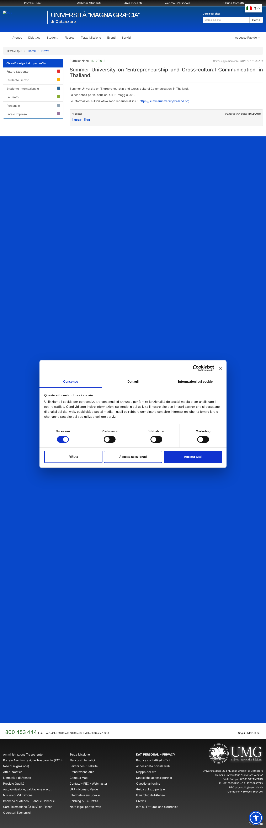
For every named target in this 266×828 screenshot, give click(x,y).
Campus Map (79, 777)
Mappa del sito (146, 772)
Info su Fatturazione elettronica (157, 806)
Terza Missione (80, 754)
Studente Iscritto (17, 80)
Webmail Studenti (89, 3)
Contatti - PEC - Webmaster (88, 783)
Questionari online (148, 783)
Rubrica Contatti (233, 3)
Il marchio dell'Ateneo (150, 795)
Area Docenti (133, 3)
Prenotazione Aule (82, 772)
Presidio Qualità (13, 783)
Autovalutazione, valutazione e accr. (27, 789)
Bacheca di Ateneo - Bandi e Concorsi (28, 801)
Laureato (12, 97)
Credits (141, 801)
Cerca (256, 20)
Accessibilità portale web (153, 766)
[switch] (110, 439)
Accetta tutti (193, 456)
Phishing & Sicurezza (84, 801)
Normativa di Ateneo (17, 777)
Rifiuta (73, 456)
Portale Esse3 (33, 3)
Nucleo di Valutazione (17, 795)
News (45, 51)
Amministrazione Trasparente (23, 754)
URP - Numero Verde (84, 789)
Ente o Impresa (16, 114)
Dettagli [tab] (133, 381)
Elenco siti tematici (82, 760)
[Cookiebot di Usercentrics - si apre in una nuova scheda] (196, 368)
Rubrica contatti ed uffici (153, 760)
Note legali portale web (85, 806)
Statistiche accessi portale (154, 777)
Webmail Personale (177, 3)
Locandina (81, 120)
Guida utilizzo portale (150, 789)
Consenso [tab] (70, 381)
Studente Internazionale (22, 88)
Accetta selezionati (133, 456)
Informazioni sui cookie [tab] (195, 381)
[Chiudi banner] (220, 368)
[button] (247, 37)
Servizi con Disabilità (84, 766)
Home (32, 51)
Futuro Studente (17, 71)
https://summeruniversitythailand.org (164, 101)
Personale (13, 105)
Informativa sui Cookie (85, 795)
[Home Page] (6, 37)
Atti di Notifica (12, 772)
